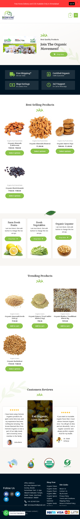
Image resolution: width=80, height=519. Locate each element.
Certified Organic (61, 73)
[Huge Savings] (12, 85)
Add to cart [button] (14, 326)
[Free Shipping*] (12, 74)
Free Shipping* (23, 73)
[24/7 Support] (49, 85)
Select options (14, 153)
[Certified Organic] (49, 74)
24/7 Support (59, 84)
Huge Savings (23, 84)
